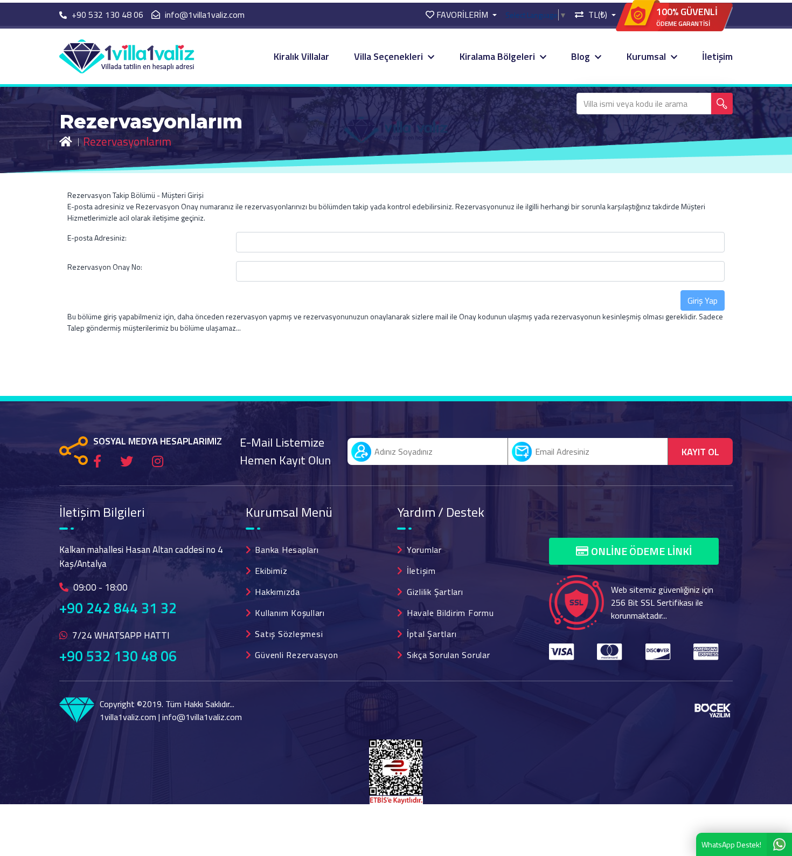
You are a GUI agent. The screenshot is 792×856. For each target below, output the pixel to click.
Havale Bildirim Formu (450, 612)
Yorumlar (424, 549)
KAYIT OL (700, 451)
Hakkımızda (277, 591)
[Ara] (722, 103)
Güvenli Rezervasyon (296, 654)
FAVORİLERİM (462, 14)
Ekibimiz (271, 570)
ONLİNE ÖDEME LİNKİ (641, 551)
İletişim (717, 56)
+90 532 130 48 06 (118, 656)
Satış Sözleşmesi (289, 633)
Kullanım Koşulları (290, 612)
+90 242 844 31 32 (118, 608)
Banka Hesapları (286, 549)
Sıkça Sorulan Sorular (448, 654)
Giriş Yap (702, 300)
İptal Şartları (432, 633)
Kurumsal (647, 56)
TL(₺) (597, 14)
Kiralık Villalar (301, 56)
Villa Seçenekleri (389, 56)
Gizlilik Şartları (435, 591)
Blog (581, 56)
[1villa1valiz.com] (126, 55)
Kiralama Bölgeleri (498, 56)
